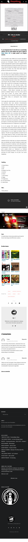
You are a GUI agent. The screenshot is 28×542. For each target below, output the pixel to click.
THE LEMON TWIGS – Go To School (9, 453)
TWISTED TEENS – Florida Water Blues (10, 437)
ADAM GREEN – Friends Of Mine (8, 447)
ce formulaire (12, 422)
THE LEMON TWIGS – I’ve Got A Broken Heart (12, 439)
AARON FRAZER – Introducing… (8, 457)
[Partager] (8, 303)
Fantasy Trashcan (17, 291)
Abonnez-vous (14, 478)
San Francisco (12, 296)
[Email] (15, 303)
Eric (3, 39)
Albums (6, 39)
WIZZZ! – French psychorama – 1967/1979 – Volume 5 (13, 441)
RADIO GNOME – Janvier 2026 (8, 445)
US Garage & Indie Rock (14, 39)
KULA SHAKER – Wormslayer (8, 443)
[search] (25, 414)
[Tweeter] (11, 303)
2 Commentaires (14, 40)
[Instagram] (11, 527)
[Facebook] (8, 527)
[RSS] (14, 527)
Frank (8, 339)
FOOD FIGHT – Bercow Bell (7, 455)
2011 (9, 291)
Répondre (24, 339)
